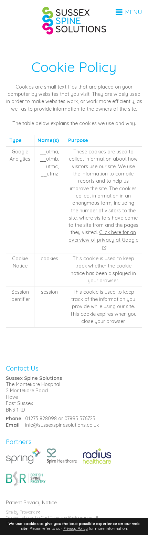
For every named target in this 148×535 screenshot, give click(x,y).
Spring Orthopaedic (23, 455)
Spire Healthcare (62, 455)
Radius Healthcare (97, 455)
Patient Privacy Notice (31, 502)
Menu (133, 12)
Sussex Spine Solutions (74, 20)
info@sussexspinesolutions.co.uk (62, 425)
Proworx (27, 512)
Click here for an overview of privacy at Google (103, 236)
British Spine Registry (25, 478)
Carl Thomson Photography (66, 517)
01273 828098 (41, 418)
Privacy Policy (75, 528)
